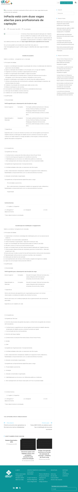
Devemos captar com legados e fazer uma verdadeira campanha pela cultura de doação (28, 455)
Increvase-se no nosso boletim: (60, 486)
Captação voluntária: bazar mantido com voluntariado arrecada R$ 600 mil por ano (64, 86)
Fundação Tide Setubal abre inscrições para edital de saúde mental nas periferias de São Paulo (65, 42)
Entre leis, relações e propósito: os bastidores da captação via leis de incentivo (65, 93)
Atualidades (27, 29)
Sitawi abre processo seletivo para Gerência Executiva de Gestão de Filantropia (65, 48)
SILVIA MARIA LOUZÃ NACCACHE (65, 67)
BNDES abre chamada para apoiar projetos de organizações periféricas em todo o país (65, 23)
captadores (10, 416)
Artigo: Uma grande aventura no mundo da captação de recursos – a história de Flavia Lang (44, 454)
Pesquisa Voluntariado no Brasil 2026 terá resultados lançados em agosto (64, 62)
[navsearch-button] (75, 2)
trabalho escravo (22, 416)
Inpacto (15, 416)
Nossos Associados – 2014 (11, 441)
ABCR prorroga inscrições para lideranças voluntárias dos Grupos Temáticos (65, 36)
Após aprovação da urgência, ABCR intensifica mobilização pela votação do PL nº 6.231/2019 (65, 30)
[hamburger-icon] (58, 3)
